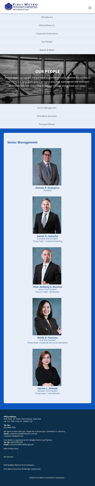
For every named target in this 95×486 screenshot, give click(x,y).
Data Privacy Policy (11, 448)
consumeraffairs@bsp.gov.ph (21, 444)
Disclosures (8, 457)
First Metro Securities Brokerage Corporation (22, 469)
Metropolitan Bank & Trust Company (19, 465)
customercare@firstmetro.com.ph (23, 433)
